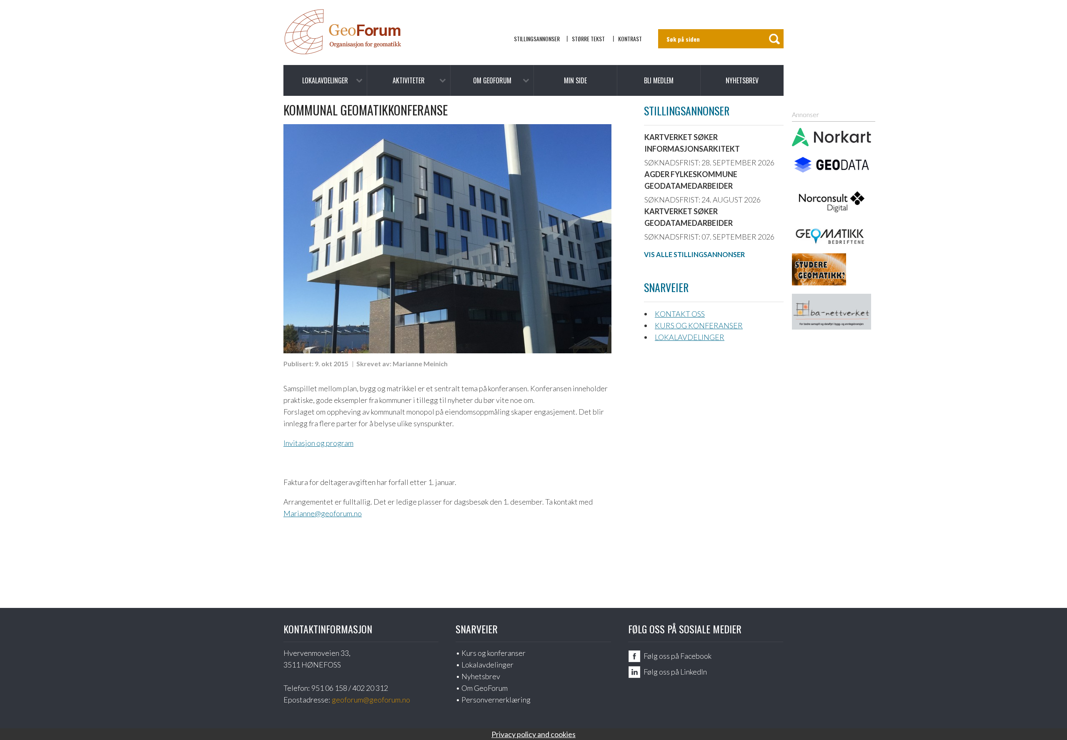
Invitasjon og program (318, 443)
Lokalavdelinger (325, 80)
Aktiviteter (409, 80)
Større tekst (588, 38)
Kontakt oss (680, 313)
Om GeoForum (492, 80)
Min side (575, 80)
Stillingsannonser (537, 38)
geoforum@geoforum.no (371, 699)
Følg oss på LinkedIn (675, 671)
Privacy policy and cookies (533, 734)
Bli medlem (659, 80)
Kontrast (630, 38)
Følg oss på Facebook (677, 655)
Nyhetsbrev (742, 80)
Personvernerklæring (496, 699)
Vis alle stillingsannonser (694, 254)
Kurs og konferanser (699, 325)
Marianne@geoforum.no (322, 513)
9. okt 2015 (331, 364)
